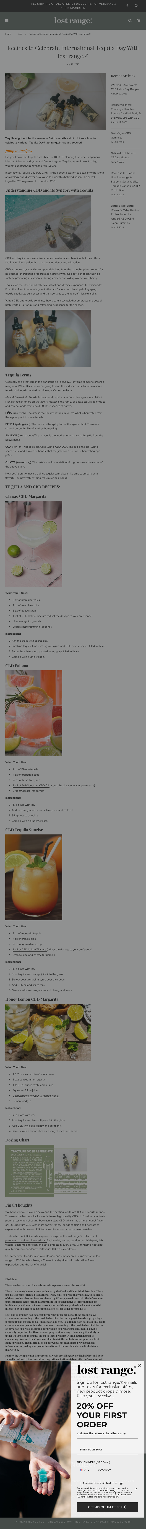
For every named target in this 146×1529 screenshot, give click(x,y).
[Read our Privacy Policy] (136, 1489)
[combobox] (84, 1470)
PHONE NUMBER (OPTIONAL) (93, 1462)
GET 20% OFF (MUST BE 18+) (107, 1507)
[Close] (139, 1365)
